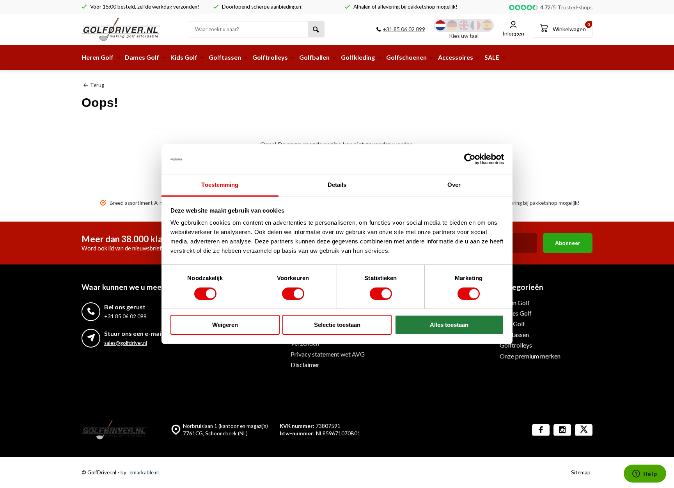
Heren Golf (98, 57)
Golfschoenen (406, 57)
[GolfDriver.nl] (128, 29)
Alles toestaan (449, 324)
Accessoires (455, 57)
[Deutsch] (452, 25)
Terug (97, 85)
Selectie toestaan (337, 324)
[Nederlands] (440, 25)
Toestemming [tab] (219, 184)
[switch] (293, 293)
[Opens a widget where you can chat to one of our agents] (644, 474)
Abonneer (567, 243)
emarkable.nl (144, 472)
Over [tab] (454, 184)
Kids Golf (183, 57)
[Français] (475, 25)
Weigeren (225, 324)
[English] (464, 25)
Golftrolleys (270, 57)
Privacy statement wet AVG (328, 354)
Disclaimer (305, 364)
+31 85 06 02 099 (404, 29)
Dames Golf (142, 57)
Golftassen (225, 57)
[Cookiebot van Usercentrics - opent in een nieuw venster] (470, 159)
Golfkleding (358, 57)
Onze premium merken (530, 356)
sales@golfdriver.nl (125, 343)
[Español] (487, 25)
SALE (491, 57)
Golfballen (314, 57)
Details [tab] (337, 184)
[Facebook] (541, 430)
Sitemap (581, 472)
